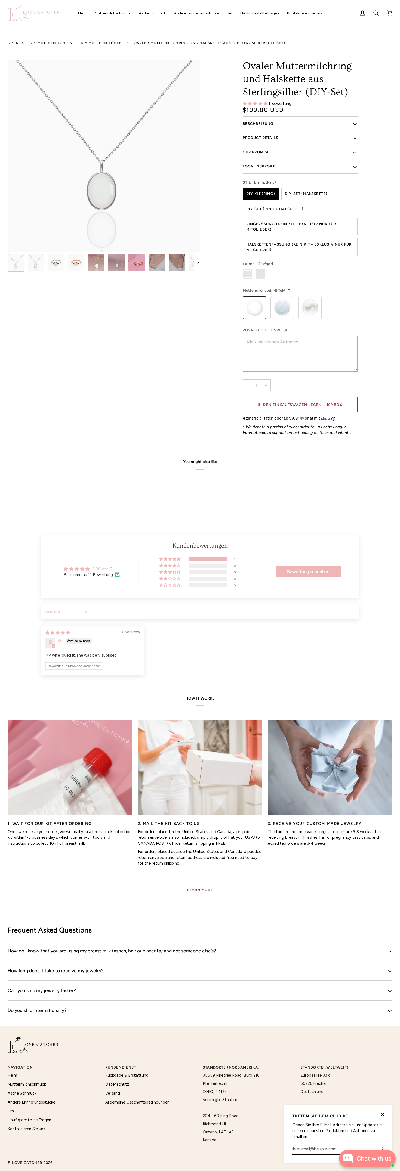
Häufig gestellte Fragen (29, 1119)
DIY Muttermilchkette (105, 43)
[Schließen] (384, 1114)
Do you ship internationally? (37, 1010)
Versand (112, 1093)
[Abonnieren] (379, 1148)
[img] (57, 632)
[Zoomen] (104, 156)
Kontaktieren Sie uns (26, 1128)
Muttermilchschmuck (27, 1084)
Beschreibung (258, 124)
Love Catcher (27, 1163)
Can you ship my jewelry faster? (42, 990)
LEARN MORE (200, 890)
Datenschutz (117, 1084)
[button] (113, 13)
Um (11, 1110)
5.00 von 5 (102, 569)
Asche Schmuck (22, 1093)
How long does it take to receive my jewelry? (56, 970)
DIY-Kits (16, 43)
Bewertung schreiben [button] (308, 571)
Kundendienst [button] (120, 1067)
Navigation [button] (20, 1067)
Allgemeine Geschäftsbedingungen (137, 1102)
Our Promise (256, 152)
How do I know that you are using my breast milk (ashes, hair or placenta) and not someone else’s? (112, 950)
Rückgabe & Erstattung (127, 1075)
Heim (12, 1075)
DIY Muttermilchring (53, 43)
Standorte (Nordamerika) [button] (231, 1067)
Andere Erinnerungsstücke (31, 1102)
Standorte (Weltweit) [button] (324, 1067)
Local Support (259, 166)
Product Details (261, 138)
